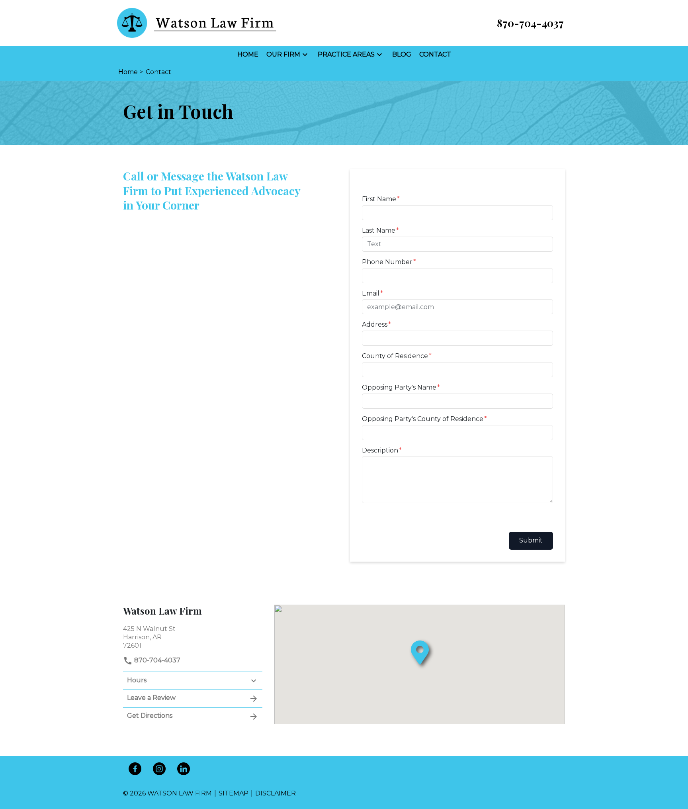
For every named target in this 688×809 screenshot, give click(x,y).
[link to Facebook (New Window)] (135, 768)
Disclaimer (275, 793)
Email (370, 293)
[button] (305, 54)
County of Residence (395, 356)
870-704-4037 (156, 660)
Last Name (378, 230)
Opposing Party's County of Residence (422, 419)
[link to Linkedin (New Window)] (183, 768)
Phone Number (387, 262)
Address (374, 324)
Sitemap (233, 793)
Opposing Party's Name (399, 387)
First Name (379, 199)
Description (380, 450)
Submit (531, 540)
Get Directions (149, 715)
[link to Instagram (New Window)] (159, 768)
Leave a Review (151, 697)
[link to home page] (196, 22)
